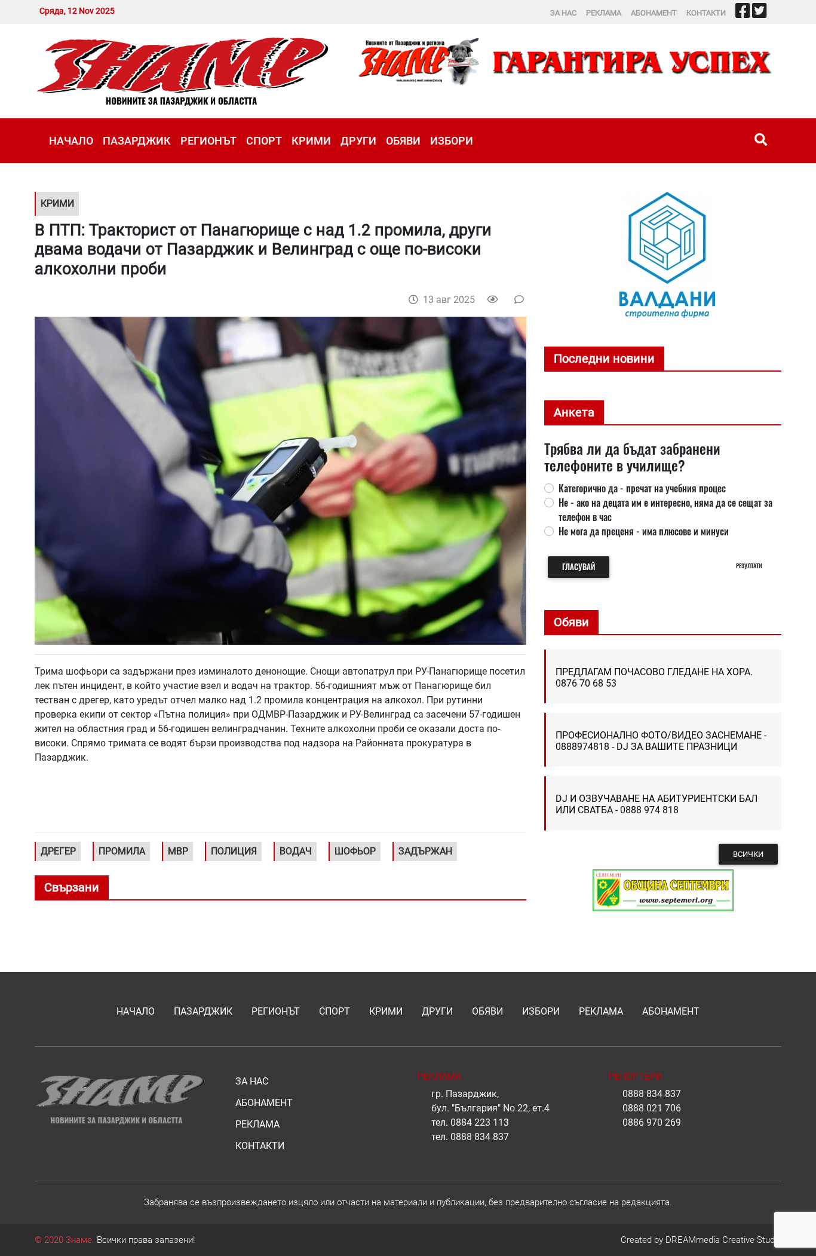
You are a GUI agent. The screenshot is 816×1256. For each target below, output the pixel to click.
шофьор (355, 851)
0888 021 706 (651, 1108)
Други (358, 140)
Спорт (264, 140)
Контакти (706, 12)
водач (296, 851)
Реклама (603, 12)
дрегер (58, 851)
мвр (178, 851)
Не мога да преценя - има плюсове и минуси (644, 531)
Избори (451, 140)
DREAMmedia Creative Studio (723, 1239)
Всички (748, 854)
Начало (71, 140)
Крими (311, 140)
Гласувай (578, 566)
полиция (234, 851)
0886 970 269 (651, 1122)
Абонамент (654, 12)
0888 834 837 (479, 1136)
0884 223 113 (479, 1122)
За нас (563, 12)
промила (122, 851)
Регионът (208, 140)
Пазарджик (137, 140)
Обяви (403, 140)
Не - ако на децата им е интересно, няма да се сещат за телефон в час (665, 509)
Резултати (749, 565)
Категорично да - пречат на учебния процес (642, 488)
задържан (425, 851)
